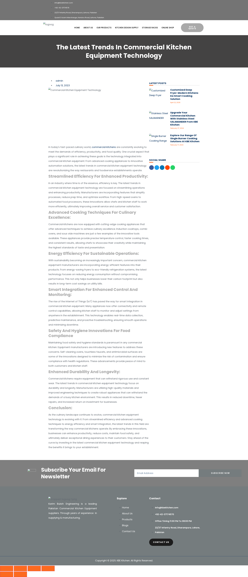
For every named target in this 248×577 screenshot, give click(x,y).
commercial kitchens (104, 147)
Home (77, 27)
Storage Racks (150, 27)
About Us (88, 27)
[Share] (34, 568)
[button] (151, 167)
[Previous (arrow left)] (6, 574)
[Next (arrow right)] (20, 574)
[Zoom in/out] (6, 568)
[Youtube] (59, 527)
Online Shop (167, 27)
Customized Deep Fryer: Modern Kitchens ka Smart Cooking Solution (184, 94)
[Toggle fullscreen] (20, 568)
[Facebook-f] (51, 527)
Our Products (103, 27)
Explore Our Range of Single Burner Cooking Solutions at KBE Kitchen (184, 138)
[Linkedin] (67, 527)
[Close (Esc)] (48, 568)
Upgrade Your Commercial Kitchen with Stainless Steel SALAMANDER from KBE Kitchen (184, 118)
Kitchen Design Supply (126, 27)
